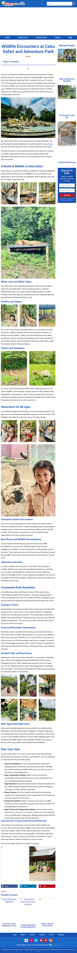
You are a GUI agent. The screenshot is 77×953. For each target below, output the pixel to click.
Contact (32, 935)
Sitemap (61, 935)
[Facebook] (26, 940)
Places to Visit (41, 37)
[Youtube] (41, 940)
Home (7, 37)
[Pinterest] (45, 940)
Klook (30, 154)
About (23, 935)
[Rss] (50, 940)
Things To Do (23, 37)
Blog (70, 37)
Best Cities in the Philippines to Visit (9, 925)
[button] (9, 886)
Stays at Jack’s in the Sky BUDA (67, 80)
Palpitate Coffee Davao (67, 162)
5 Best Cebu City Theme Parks (47, 925)
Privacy (42, 935)
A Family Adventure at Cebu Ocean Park (28, 926)
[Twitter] (36, 940)
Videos (57, 37)
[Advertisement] (38, 21)
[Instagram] (31, 940)
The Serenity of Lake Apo (67, 116)
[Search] (74, 4)
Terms (51, 935)
